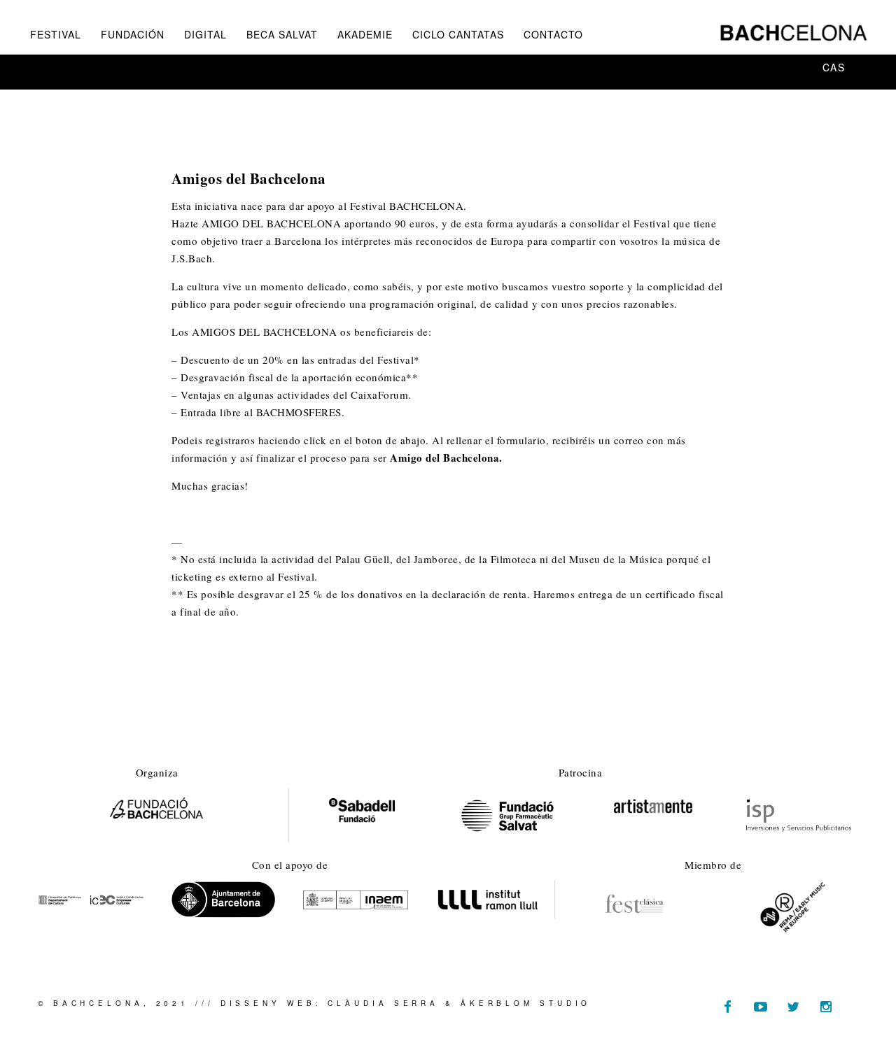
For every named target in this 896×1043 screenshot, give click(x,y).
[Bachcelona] (793, 33)
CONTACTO (553, 34)
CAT (792, 67)
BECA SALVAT (282, 34)
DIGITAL (205, 34)
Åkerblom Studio (526, 1003)
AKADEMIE (365, 34)
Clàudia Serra (383, 1003)
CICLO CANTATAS (458, 34)
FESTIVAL (55, 34)
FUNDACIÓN (132, 34)
